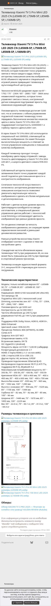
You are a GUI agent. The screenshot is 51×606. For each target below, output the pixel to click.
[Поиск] (47, 3)
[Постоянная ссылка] (32, 52)
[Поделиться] (45, 39)
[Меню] (4, 3)
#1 (49, 39)
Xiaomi (6, 24)
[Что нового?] (42, 3)
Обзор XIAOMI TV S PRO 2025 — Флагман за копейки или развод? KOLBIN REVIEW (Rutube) (24, 508)
